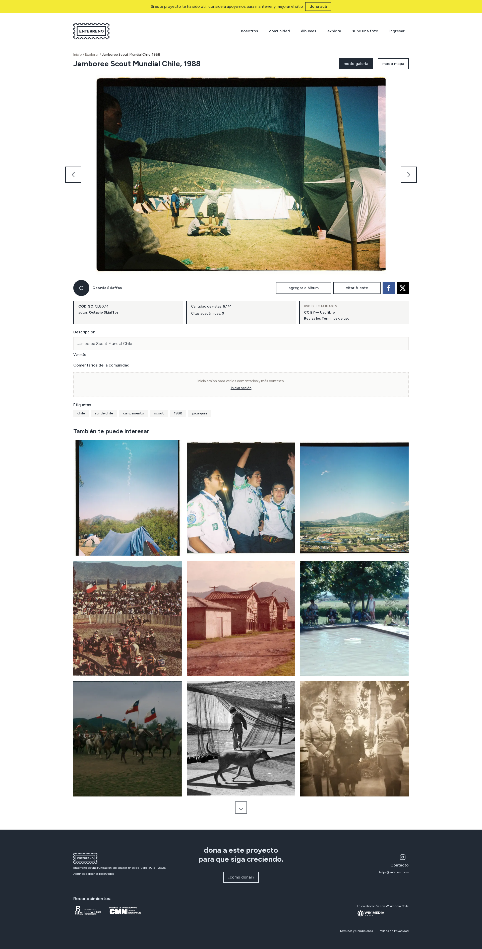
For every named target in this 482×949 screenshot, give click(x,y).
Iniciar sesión (241, 388)
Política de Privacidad (394, 931)
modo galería (356, 63)
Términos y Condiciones (356, 931)
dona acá (318, 6)
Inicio (77, 54)
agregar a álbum (303, 287)
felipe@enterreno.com (394, 872)
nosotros (249, 31)
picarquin (199, 413)
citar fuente (357, 287)
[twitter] (403, 288)
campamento (133, 413)
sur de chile (104, 413)
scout (159, 413)
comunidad (279, 31)
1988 (178, 413)
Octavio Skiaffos (107, 288)
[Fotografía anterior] (73, 175)
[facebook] (389, 288)
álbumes (308, 31)
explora (334, 31)
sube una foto (365, 31)
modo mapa (393, 63)
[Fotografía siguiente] (409, 175)
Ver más (79, 354)
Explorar (92, 54)
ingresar (397, 31)
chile (81, 413)
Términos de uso (335, 318)
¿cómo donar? (241, 877)
